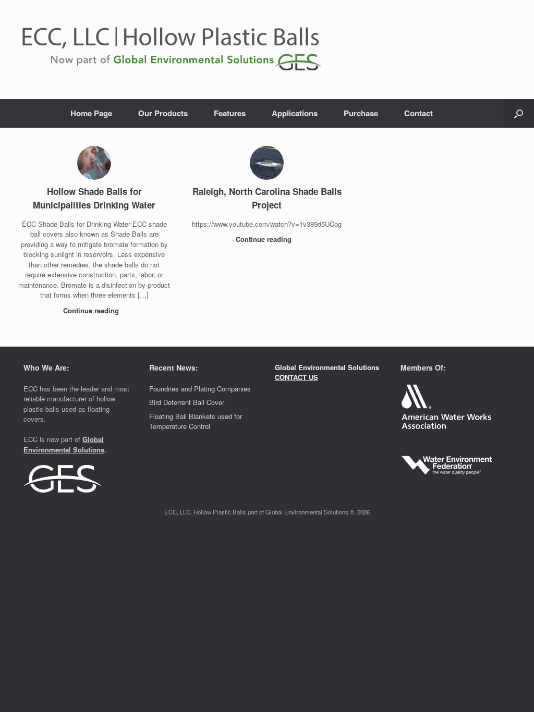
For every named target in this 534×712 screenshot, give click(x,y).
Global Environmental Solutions (63, 444)
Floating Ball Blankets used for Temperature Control (195, 421)
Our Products (163, 113)
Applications (295, 113)
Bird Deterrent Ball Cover (186, 402)
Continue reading (92, 310)
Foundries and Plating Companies (200, 389)
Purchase (361, 113)
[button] (518, 113)
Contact (418, 113)
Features (230, 113)
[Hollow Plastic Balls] (211, 49)
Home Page (91, 113)
